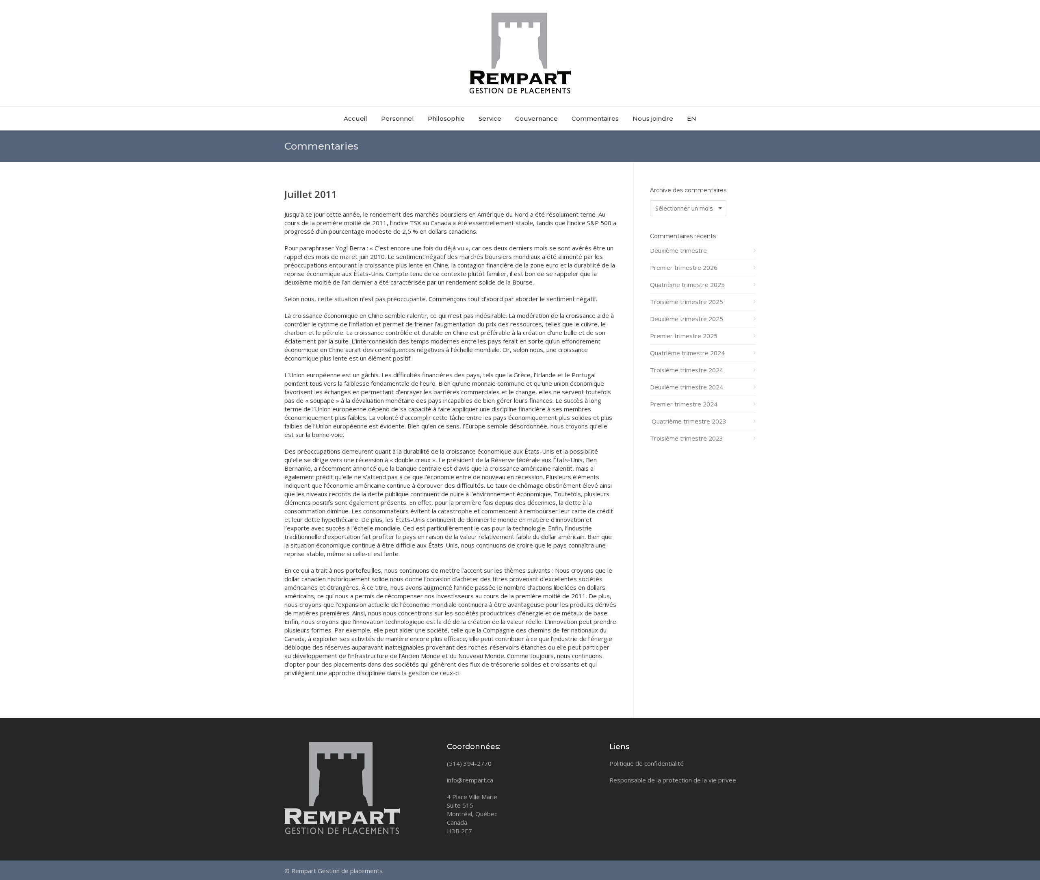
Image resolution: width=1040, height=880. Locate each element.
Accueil (355, 118)
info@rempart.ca (470, 780)
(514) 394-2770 (469, 763)
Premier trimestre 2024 (683, 404)
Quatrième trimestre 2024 (687, 353)
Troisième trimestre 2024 (686, 370)
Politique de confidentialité (646, 763)
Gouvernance (536, 118)
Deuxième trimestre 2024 (686, 387)
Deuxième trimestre (678, 250)
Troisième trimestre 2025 (686, 302)
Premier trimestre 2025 (683, 336)
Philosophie (446, 118)
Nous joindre (653, 118)
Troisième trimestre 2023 (686, 438)
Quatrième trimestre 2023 (688, 421)
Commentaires (595, 118)
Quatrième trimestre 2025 (687, 284)
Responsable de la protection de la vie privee (672, 780)
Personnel (397, 118)
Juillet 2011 (310, 194)
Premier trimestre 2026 (683, 267)
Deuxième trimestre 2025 (686, 319)
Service (490, 118)
